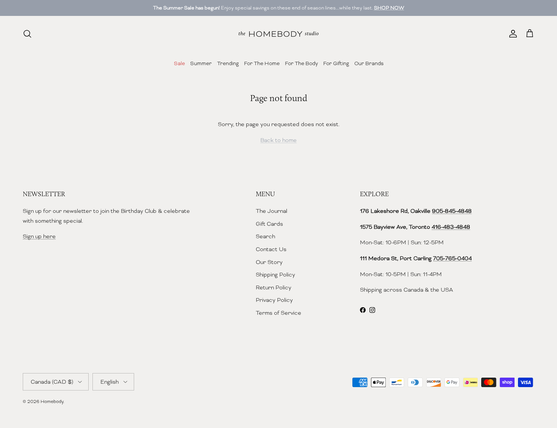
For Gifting (336, 63)
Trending (228, 63)
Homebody (52, 401)
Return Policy (273, 287)
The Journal (271, 211)
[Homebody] (278, 33)
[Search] (27, 33)
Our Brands (368, 63)
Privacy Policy (274, 300)
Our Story (269, 262)
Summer (201, 63)
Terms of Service (278, 313)
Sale (179, 63)
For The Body (301, 63)
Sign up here (39, 236)
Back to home (278, 140)
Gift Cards (269, 224)
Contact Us (271, 249)
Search (265, 236)
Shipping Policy (275, 274)
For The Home (262, 63)
